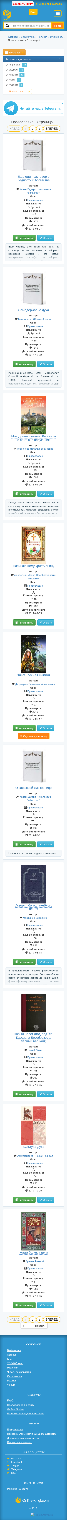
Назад (14, 128)
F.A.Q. (10, 1400)
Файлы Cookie (15, 1409)
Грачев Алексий (35, 1261)
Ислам (14, 79)
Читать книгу (25, 238)
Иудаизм (15, 84)
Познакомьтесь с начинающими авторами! (32, 1433)
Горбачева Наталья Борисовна (35, 448)
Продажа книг (15, 1429)
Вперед (52, 128)
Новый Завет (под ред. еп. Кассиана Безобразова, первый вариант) (33, 1037)
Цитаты (11, 1380)
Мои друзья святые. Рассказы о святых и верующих (33, 438)
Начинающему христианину (33, 565)
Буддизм (16, 69)
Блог (10, 1359)
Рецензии (12, 1367)
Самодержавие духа (33, 309)
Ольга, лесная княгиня (33, 674)
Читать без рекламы (19, 1371)
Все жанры (15, 52)
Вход (33, 12)
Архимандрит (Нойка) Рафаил (35, 1155)
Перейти (40, 1325)
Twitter (15, 1465)
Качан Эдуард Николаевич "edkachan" (35, 190)
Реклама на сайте (17, 1488)
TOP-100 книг (15, 1363)
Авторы (11, 1354)
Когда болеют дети (33, 1252)
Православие (35, 200)
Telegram (16, 1469)
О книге (47, 238)
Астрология (17, 64)
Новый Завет (35, 1050)
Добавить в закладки (51, 3)
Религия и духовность (18, 59)
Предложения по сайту (20, 1404)
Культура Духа (33, 1146)
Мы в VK (16, 1458)
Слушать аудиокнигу (35, 736)
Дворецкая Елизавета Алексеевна (35, 684)
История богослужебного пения (33, 907)
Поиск (57, 25)
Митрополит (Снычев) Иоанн (35, 319)
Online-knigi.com (35, 1500)
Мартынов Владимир (35, 917)
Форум (11, 1384)
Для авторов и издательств (23, 1438)
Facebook (17, 1462)
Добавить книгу (23, 3)
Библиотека (14, 1350)
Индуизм (16, 74)
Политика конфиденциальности (25, 1413)
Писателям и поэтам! (19, 1442)
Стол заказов (14, 1376)
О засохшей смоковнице (33, 787)
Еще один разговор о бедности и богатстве (34, 178)
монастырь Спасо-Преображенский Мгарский (35, 576)
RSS (13, 1473)
